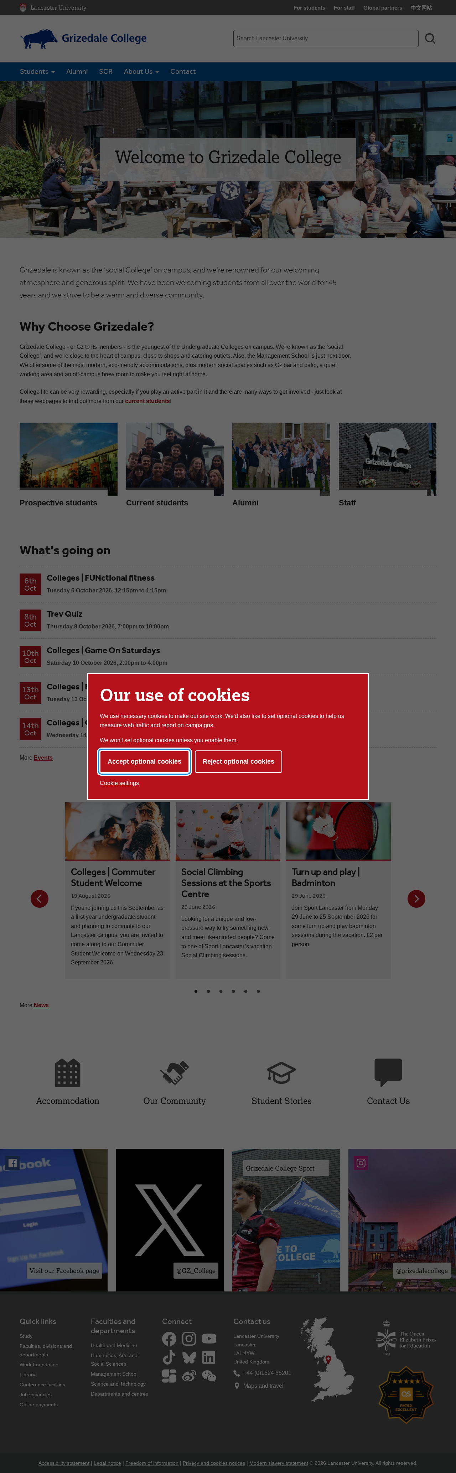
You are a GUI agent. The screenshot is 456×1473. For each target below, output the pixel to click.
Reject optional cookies (238, 761)
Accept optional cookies (144, 761)
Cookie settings (119, 783)
